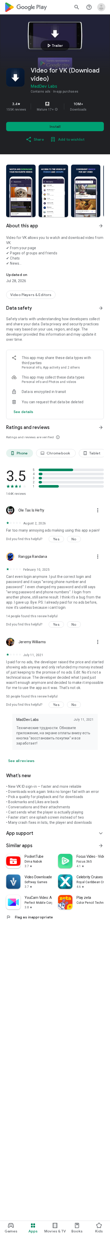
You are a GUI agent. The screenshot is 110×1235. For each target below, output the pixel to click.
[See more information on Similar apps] (101, 845)
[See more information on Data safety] (101, 308)
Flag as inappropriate (29, 917)
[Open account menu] (101, 7)
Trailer (54, 45)
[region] (55, 106)
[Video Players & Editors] (31, 295)
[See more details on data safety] (24, 412)
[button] (56, 109)
